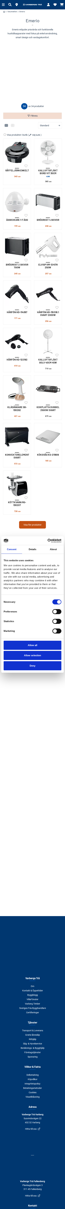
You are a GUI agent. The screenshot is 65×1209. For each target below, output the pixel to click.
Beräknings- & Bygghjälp (32, 1048)
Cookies (32, 1092)
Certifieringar (32, 1012)
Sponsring (33, 1057)
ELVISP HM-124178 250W (48, 265)
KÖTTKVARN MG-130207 (17, 503)
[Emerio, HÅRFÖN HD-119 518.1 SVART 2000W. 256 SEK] (48, 294)
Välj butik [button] (36, 135)
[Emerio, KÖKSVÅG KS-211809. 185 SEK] (48, 436)
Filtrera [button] (34, 116)
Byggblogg (32, 995)
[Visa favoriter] (55, 4)
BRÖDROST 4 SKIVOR (48, 219)
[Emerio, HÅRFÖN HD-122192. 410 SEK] (17, 341)
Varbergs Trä (32, 978)
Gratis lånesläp (32, 1035)
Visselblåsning (33, 1097)
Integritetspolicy (32, 1083)
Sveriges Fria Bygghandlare (32, 1008)
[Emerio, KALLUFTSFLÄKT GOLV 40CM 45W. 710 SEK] (48, 341)
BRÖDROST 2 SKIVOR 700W (17, 265)
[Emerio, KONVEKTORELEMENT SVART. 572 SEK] (17, 436)
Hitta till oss (31, 1129)
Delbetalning (33, 1075)
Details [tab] (32, 549)
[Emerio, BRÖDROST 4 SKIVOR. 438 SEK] (48, 201)
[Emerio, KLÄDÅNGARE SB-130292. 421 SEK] (17, 389)
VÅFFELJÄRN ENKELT (17, 169)
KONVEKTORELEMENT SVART (17, 455)
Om (32, 986)
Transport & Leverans (32, 1030)
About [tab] (53, 549)
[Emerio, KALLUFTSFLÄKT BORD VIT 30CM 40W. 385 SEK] (48, 152)
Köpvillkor (32, 1079)
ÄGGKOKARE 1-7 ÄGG (17, 219)
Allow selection (32, 655)
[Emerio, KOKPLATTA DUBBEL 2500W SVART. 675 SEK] (48, 389)
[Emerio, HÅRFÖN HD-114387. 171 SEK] (17, 294)
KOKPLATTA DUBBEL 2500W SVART (48, 408)
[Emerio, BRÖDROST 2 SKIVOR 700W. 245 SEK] (17, 246)
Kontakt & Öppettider (32, 990)
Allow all (32, 645)
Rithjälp (32, 1039)
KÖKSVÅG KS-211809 (48, 454)
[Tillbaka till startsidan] (32, 4)
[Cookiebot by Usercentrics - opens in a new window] (47, 541)
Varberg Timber (32, 1003)
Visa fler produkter (32, 525)
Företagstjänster (32, 1052)
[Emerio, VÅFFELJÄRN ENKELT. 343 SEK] (17, 152)
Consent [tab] (11, 549)
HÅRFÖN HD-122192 (17, 359)
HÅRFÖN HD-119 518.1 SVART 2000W (48, 312)
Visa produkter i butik (17, 135)
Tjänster (32, 1022)
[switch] (56, 611)
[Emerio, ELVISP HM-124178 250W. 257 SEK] (48, 246)
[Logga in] (48, 4)
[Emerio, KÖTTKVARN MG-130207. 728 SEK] (17, 484)
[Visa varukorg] (61, 4)
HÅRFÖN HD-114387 (17, 311)
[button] (16, 4)
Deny (32, 665)
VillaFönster (32, 999)
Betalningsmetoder (32, 1088)
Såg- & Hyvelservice (32, 1043)
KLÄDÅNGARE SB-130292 (17, 408)
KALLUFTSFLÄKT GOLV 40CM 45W (48, 360)
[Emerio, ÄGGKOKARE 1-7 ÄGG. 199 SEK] (17, 201)
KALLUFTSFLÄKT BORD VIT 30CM (48, 172)
